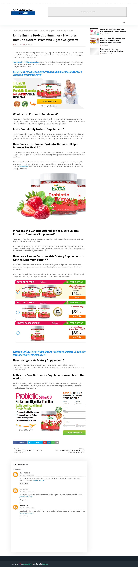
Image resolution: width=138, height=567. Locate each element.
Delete (26, 483)
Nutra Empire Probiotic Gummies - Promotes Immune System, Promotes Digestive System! (112, 40)
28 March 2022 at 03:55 (27, 491)
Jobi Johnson (24, 489)
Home (15, 31)
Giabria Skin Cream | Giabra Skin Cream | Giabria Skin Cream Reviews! (113, 30)
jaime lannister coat (26, 497)
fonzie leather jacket (26, 513)
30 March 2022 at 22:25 (27, 508)
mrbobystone (25, 473)
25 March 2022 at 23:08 (27, 475)
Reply (21, 483)
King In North (18, 44)
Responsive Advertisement (87, 12)
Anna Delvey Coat (38, 480)
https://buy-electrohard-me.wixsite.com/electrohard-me (112, 50)
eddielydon (24, 506)
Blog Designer (27, 564)
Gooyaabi (45, 564)
